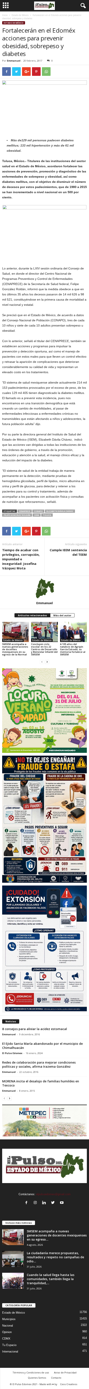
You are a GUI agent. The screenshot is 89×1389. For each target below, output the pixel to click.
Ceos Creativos (68, 1384)
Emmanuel (14, 60)
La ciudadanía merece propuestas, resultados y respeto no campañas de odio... (55, 1257)
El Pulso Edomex (12, 1053)
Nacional (7, 1325)
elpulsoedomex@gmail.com (53, 1194)
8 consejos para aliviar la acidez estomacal (34, 1029)
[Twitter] (53, 1203)
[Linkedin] (45, 1203)
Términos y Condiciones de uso (31, 1372)
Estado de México (20, 15)
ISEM (36, 515)
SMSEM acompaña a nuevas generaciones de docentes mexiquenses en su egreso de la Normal (15, 649)
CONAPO (38, 511)
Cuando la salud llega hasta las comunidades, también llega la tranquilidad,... (50, 1279)
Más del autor (62, 615)
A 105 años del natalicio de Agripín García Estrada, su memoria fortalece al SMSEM (72, 649)
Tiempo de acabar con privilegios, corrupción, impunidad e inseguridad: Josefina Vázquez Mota (21, 559)
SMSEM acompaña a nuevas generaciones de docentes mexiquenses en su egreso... (57, 1235)
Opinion (7, 1332)
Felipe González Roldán (17, 515)
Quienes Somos (37, 1377)
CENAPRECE (24, 511)
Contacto (56, 1377)
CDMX (6, 1338)
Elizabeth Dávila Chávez (59, 511)
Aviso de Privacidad (65, 1372)
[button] (82, 6)
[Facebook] (27, 1203)
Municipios (9, 1319)
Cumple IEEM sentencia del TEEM (68, 552)
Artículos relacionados (32, 615)
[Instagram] (36, 1203)
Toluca (47, 515)
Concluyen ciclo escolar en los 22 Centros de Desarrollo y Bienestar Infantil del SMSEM (44, 649)
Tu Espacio (9, 1345)
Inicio (5, 15)
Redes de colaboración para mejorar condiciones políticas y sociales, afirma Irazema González (39, 1064)
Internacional (10, 1351)
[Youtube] (62, 1203)
